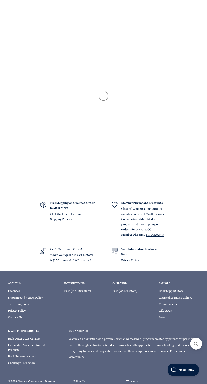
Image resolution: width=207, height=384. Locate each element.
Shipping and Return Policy (25, 297)
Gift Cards (165, 310)
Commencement (170, 304)
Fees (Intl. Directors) (77, 291)
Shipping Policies (61, 219)
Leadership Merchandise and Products (26, 347)
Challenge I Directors (21, 362)
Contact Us (15, 317)
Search (163, 317)
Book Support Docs (171, 291)
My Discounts (155, 234)
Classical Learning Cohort (175, 297)
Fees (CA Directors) (124, 291)
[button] (196, 344)
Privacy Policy (130, 260)
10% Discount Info (83, 260)
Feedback (14, 291)
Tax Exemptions (18, 304)
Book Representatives (22, 356)
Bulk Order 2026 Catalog (24, 338)
